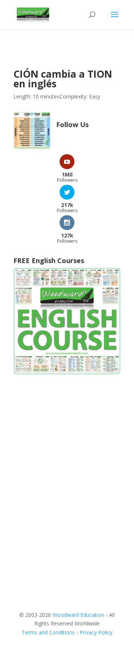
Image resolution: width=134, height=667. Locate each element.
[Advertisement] (67, 455)
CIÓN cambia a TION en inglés (62, 78)
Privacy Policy (96, 632)
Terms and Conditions (48, 632)
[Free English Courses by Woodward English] (67, 372)
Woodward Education (78, 614)
